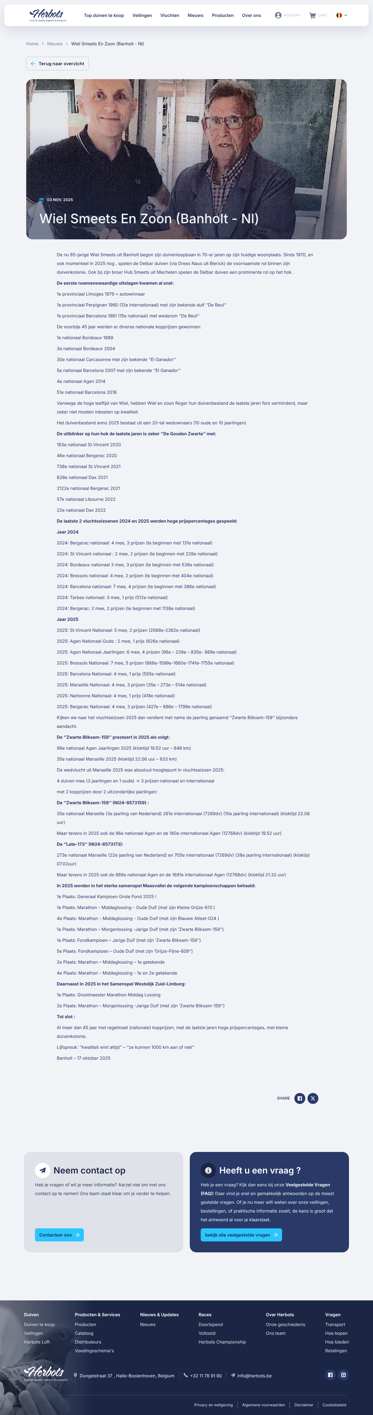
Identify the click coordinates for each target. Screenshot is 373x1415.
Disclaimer (303, 1405)
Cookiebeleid (334, 1405)
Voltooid (207, 1333)
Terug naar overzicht (61, 63)
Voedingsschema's (94, 1350)
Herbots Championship (222, 1342)
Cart (318, 15)
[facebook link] (330, 1374)
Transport (335, 1324)
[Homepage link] (48, 15)
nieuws (55, 43)
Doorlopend (211, 1324)
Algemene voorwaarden (263, 1405)
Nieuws (147, 1324)
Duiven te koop (39, 1324)
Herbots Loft (37, 1342)
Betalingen (336, 1350)
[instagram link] (343, 1374)
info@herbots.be (254, 1375)
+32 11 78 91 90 (206, 1375)
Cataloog (84, 1333)
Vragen (333, 1314)
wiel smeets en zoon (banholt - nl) (107, 43)
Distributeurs (88, 1342)
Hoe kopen (336, 1333)
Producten (85, 1324)
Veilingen (33, 1333)
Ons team (276, 1333)
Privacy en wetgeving (213, 1405)
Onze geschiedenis (285, 1324)
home (32, 43)
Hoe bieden (337, 1342)
